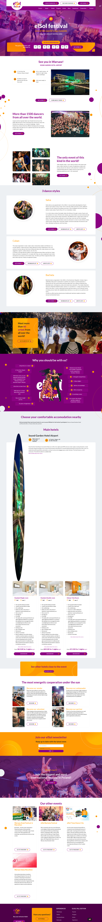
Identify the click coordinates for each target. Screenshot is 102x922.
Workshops (59, 911)
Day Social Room (60, 917)
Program (58, 8)
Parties (58, 914)
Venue (46, 8)
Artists (64, 8)
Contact (91, 8)
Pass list (74, 911)
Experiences (75, 8)
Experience (75, 920)
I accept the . (44, 748)
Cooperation (83, 8)
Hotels (53, 8)
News (69, 8)
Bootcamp (59, 920)
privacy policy (47, 748)
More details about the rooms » (36, 453)
